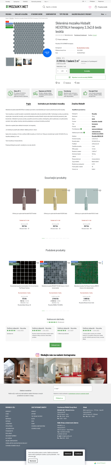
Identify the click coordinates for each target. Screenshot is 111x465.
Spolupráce (16, 1)
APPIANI (33, 414)
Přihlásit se (59, 398)
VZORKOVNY (9, 423)
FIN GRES (25, 1)
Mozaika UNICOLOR (97, 136)
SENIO (33, 423)
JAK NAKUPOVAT (10, 428)
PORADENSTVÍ (9, 431)
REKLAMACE (9, 433)
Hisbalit (95, 35)
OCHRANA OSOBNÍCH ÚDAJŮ (13, 445)
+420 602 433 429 (62, 434)
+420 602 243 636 (65, 432)
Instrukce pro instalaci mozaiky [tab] (51, 103)
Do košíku (87, 71)
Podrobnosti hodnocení (80, 35)
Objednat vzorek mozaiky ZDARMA (82, 77)
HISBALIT (33, 411)
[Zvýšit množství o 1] (66, 71)
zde (35, 456)
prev (7, 213)
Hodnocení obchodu (55, 319)
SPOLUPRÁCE (9, 426)
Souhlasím (78, 453)
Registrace (101, 1)
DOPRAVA (8, 421)
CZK (83, 1)
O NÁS (7, 414)
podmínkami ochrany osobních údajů (79, 393)
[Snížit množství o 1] (58, 71)
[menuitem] (8, 14)
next (104, 213)
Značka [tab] (78, 103)
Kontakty (8, 1)
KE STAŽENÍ (9, 438)
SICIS (32, 421)
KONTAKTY (8, 411)
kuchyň (100, 121)
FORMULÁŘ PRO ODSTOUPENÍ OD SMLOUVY (16, 443)
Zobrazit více (55, 345)
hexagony (95, 124)
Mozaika (94, 114)
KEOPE (33, 418)
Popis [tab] (28, 103)
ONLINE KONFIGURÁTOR (11, 440)
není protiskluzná (97, 129)
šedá (93, 119)
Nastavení (33, 461)
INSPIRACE (8, 418)
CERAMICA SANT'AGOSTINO (38, 426)
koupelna (94, 121)
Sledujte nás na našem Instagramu (58, 354)
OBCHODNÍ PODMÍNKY (11, 436)
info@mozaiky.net (67, 436)
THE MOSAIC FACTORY (36, 416)
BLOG (7, 416)
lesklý (93, 126)
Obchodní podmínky (36, 1)
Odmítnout (68, 453)
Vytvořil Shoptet (101, 463)
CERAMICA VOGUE (35, 428)
